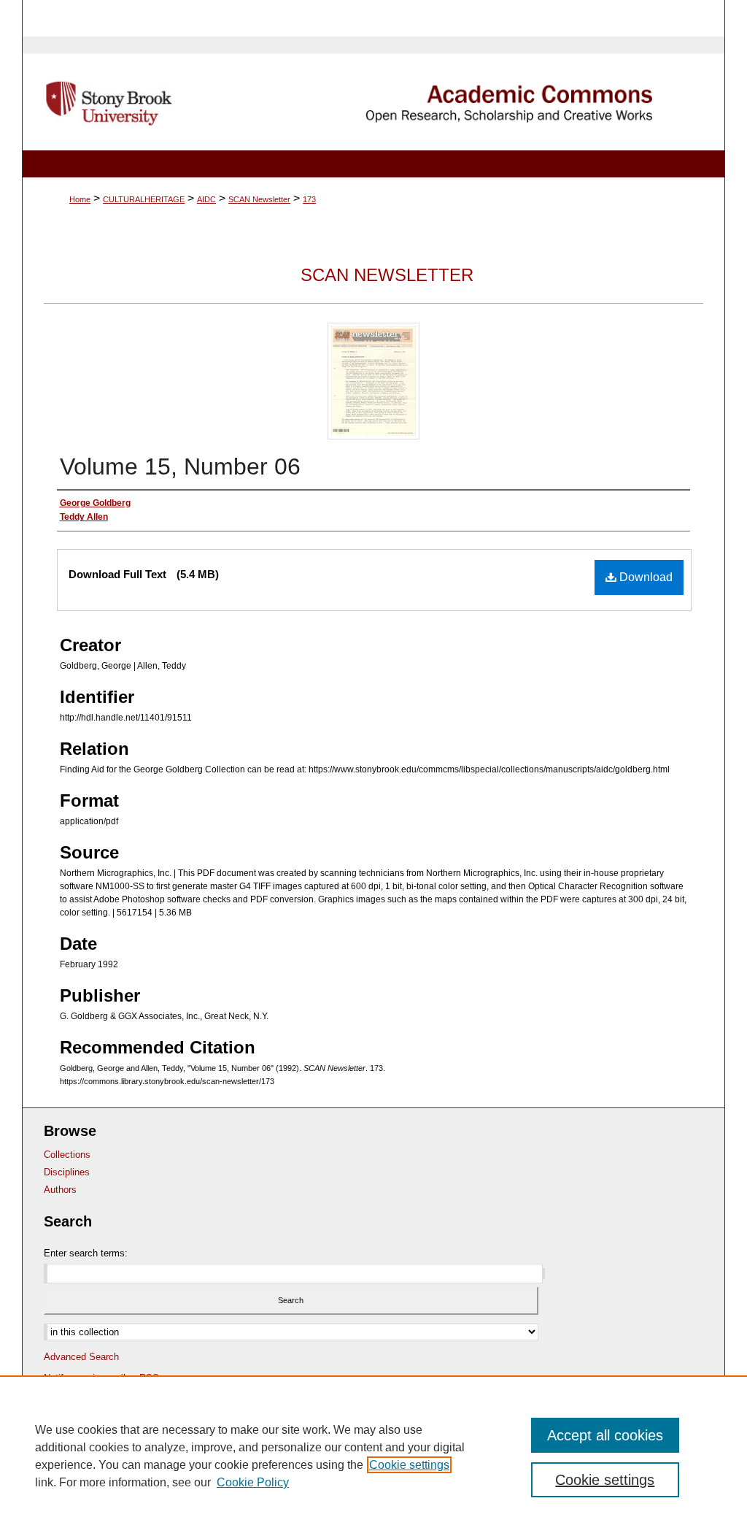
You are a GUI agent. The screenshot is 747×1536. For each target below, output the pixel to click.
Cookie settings (409, 1465)
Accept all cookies (605, 1435)
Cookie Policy (253, 1482)
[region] (373, 1455)
